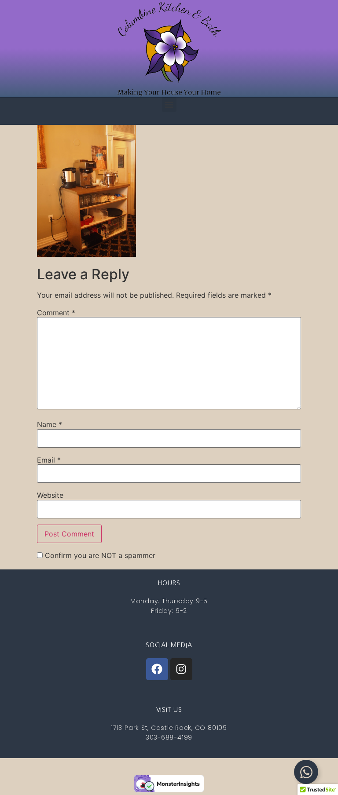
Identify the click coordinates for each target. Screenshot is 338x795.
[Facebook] (157, 669)
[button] (169, 104)
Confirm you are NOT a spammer (99, 555)
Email (49, 459)
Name (49, 424)
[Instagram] (181, 669)
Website (50, 495)
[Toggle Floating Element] (306, 772)
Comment (56, 312)
